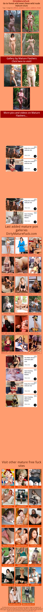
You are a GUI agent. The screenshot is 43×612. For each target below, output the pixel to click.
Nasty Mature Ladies (21, 584)
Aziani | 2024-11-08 (8, 294)
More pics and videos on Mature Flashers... (22, 114)
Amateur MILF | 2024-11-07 (7, 314)
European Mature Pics (35, 565)
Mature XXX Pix (35, 506)
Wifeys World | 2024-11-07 (35, 314)
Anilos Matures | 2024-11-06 (35, 353)
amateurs (22, 8)
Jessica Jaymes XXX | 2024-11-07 (21, 353)
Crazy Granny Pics (8, 584)
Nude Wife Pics (8, 506)
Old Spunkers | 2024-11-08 (35, 255)
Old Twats (35, 486)
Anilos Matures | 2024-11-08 (21, 294)
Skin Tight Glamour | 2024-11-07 (8, 333)
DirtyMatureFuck (21, 1)
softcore (15, 8)
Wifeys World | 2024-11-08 (35, 294)
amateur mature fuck (21, 526)
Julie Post (8, 526)
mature (28, 8)
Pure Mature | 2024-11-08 (21, 274)
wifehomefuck (35, 584)
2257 (35, 610)
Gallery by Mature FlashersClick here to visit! (22, 60)
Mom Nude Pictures (14, 604)
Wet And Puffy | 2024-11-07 (35, 333)
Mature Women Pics (28, 604)
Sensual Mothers (21, 506)
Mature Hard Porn (21, 545)
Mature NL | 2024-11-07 (8, 353)
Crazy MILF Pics (35, 545)
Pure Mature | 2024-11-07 (21, 314)
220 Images (8, 486)
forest (39, 8)
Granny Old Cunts (8, 565)
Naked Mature (21, 565)
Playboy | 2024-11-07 (21, 333)
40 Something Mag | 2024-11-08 (21, 255)
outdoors (33, 8)
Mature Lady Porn (8, 545)
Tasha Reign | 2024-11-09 (8, 255)
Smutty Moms (22, 486)
